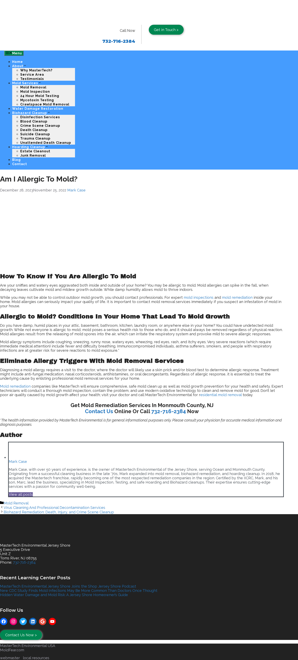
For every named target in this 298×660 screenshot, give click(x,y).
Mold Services (25, 83)
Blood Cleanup (33, 121)
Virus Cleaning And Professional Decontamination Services (54, 507)
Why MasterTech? (36, 70)
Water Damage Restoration (37, 109)
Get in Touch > (166, 30)
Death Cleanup (34, 130)
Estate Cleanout (35, 151)
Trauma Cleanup (35, 138)
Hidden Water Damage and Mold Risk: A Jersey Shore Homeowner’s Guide (64, 595)
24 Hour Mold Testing (39, 96)
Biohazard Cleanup (29, 113)
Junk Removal (33, 155)
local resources (36, 658)
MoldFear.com (12, 650)
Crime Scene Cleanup (40, 126)
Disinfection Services (40, 117)
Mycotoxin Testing (37, 100)
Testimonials (32, 79)
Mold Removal (33, 87)
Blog (16, 160)
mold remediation (237, 297)
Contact (19, 164)
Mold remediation (15, 386)
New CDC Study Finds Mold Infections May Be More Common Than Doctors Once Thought (78, 590)
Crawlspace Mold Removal (44, 104)
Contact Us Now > (21, 635)
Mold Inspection (35, 92)
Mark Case (76, 190)
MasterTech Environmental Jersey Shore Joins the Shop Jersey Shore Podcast (68, 586)
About (17, 66)
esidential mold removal (221, 395)
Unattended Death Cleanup (45, 143)
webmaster (10, 658)
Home (17, 62)
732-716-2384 (168, 411)
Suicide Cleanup (35, 134)
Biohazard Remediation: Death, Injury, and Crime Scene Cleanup (59, 512)
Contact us (99, 411)
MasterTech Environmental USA (27, 646)
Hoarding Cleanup (28, 147)
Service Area (32, 74)
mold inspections (198, 297)
